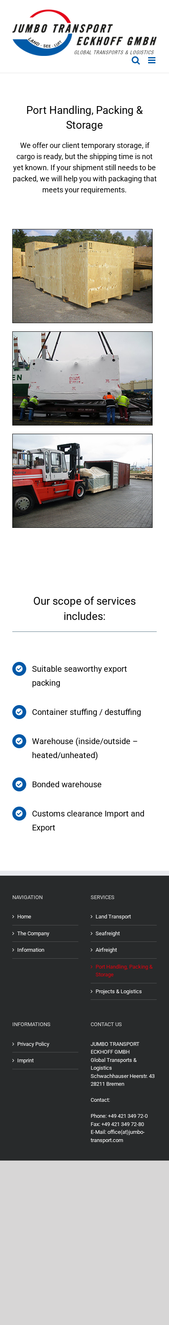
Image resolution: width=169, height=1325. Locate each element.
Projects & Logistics (119, 991)
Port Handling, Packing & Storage (124, 971)
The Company (33, 933)
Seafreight (108, 933)
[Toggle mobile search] (136, 60)
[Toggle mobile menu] (152, 60)
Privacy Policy (33, 1044)
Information (30, 950)
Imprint (25, 1060)
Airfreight (106, 950)
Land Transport (113, 916)
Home (24, 916)
